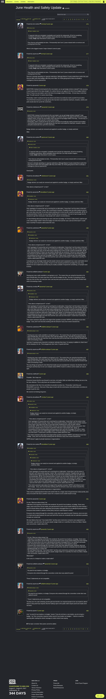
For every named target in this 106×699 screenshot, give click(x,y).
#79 (87, 107)
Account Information (37, 692)
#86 (87, 327)
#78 (87, 85)
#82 (87, 192)
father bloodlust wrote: (33, 31)
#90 (87, 444)
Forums (18, 19)
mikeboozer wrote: (32, 179)
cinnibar (43, 397)
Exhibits (23, 1)
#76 (87, 24)
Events (17, 1)
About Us (34, 683)
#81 (87, 176)
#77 (87, 53)
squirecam (44, 137)
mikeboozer (44, 176)
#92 (87, 529)
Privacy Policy (36, 690)
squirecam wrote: (31, 141)
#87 (87, 349)
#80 (87, 137)
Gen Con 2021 (28, 19)
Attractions (9, 1)
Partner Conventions (38, 696)
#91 (87, 499)
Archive (24, 18)
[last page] (87, 19)
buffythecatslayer (46, 327)
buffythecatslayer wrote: (33, 330)
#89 (87, 397)
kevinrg (43, 24)
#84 (87, 271)
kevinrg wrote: (31, 57)
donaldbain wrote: (31, 196)
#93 (87, 564)
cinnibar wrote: (31, 401)
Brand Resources (58, 687)
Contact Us (35, 685)
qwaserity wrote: (31, 111)
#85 (87, 286)
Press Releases (58, 685)
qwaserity (44, 107)
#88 (87, 374)
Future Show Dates (37, 694)
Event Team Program (81, 683)
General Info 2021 (36, 19)
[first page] (64, 19)
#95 (87, 610)
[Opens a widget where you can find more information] (99, 696)
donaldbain (43, 192)
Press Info (56, 683)
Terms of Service (36, 687)
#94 (87, 583)
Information (31, 1)
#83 (87, 228)
